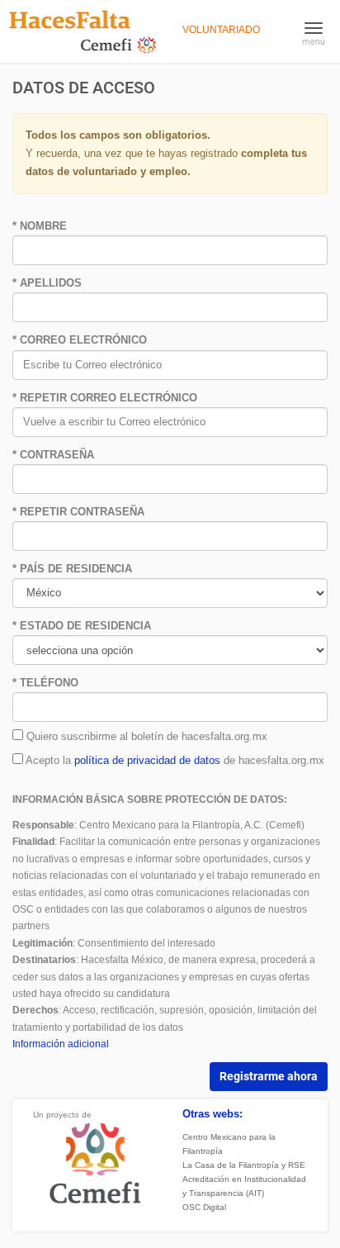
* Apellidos (47, 283)
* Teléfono (45, 682)
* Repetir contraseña (78, 511)
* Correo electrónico (79, 340)
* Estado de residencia (81, 625)
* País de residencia (72, 568)
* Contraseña (53, 454)
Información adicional (60, 1044)
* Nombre (39, 226)
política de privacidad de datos (147, 760)
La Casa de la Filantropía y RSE (243, 1165)
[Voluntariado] (83, 30)
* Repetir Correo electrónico (104, 397)
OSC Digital (204, 1207)
